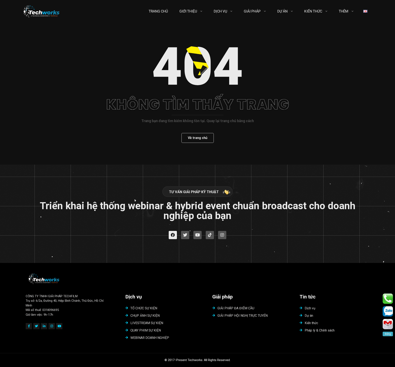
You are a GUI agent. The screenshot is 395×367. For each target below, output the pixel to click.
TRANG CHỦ (158, 11)
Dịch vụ (310, 308)
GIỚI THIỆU (188, 11)
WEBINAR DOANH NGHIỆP (149, 338)
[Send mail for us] (388, 324)
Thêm (343, 11)
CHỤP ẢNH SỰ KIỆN (145, 316)
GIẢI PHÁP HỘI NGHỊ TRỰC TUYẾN (242, 316)
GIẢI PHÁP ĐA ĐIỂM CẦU (235, 308)
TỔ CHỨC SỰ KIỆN (143, 308)
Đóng (388, 334)
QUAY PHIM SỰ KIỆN (145, 330)
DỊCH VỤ (220, 11)
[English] (365, 11)
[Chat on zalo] (388, 311)
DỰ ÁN (282, 11)
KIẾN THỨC (313, 11)
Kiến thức (311, 323)
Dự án (309, 316)
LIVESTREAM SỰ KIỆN (146, 323)
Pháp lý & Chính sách (320, 330)
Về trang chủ (197, 138)
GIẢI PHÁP (252, 11)
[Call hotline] (388, 299)
